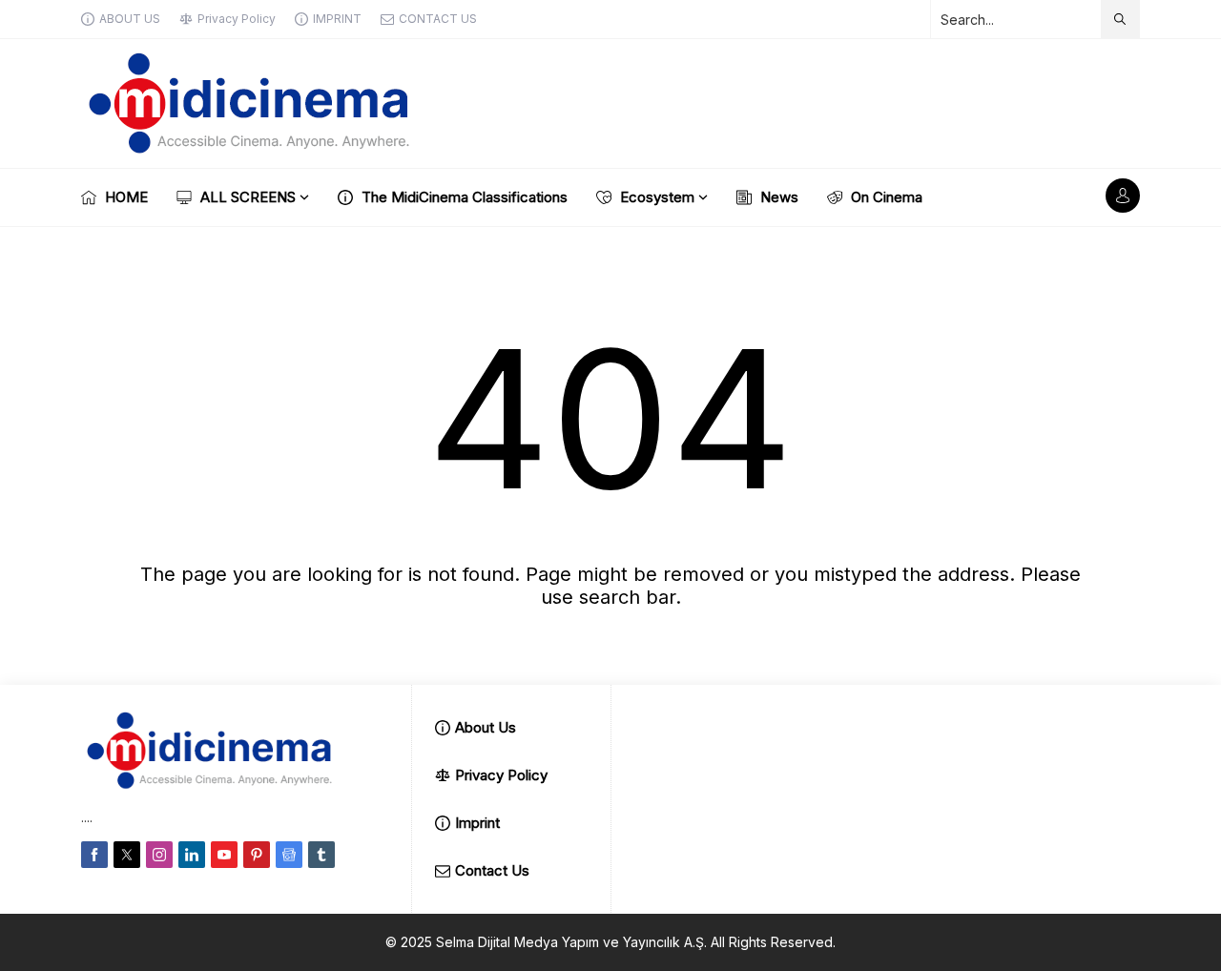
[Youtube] (224, 854)
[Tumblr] (321, 854)
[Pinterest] (256, 854)
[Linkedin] (191, 854)
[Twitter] (127, 854)
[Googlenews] (289, 854)
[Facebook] (94, 854)
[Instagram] (159, 854)
